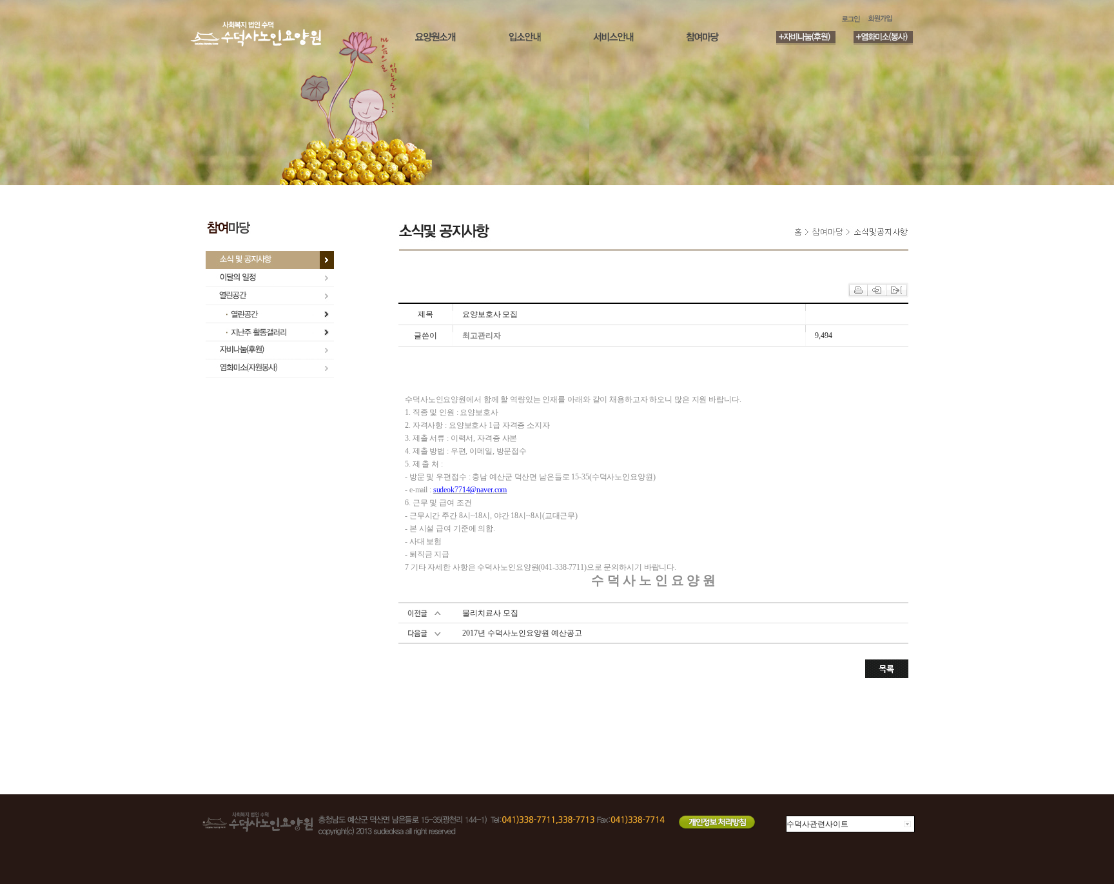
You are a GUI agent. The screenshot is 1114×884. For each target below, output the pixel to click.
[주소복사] (896, 289)
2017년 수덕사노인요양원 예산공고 (522, 633)
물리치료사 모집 (490, 613)
